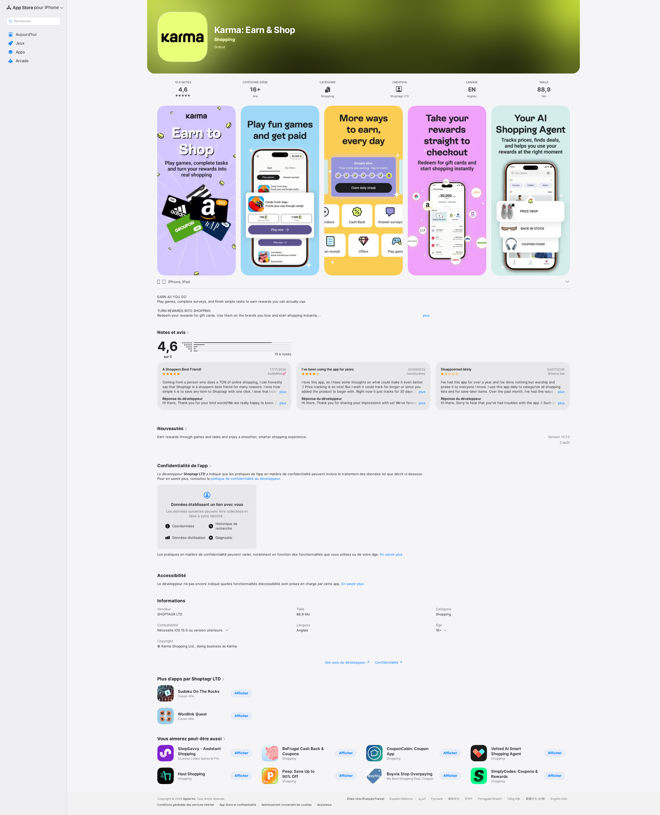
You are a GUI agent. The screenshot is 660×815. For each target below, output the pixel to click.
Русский (437, 798)
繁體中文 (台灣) (535, 798)
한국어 (469, 798)
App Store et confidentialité (237, 804)
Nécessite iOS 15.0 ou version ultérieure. (190, 630)
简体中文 (453, 798)
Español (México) (401, 798)
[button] (33, 34)
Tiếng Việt (513, 798)
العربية (422, 798)
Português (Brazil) (490, 798)
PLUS (282, 392)
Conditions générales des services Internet (185, 804)
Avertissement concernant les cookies (286, 804)
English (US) (559, 798)
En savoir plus (391, 554)
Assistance (324, 804)
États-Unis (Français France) (365, 798)
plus (426, 315)
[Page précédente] (152, 190)
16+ (439, 630)
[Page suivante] (575, 190)
